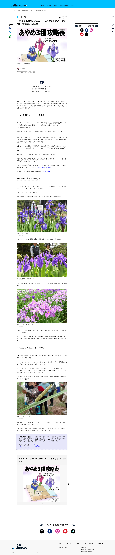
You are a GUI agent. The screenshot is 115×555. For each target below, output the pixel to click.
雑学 (30, 72)
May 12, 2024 (46, 171)
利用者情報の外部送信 (87, 551)
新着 (42, 5)
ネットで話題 (64, 5)
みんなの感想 (64, 18)
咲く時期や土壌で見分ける (40, 89)
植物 (34, 72)
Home (13, 10)
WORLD (74, 5)
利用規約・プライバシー (87, 549)
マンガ (49, 5)
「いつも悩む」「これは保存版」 (42, 86)
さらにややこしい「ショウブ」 (42, 91)
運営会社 (83, 547)
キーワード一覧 (63, 547)
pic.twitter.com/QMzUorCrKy (42, 167)
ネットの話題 (17, 10)
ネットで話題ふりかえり (22, 72)
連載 (55, 5)
